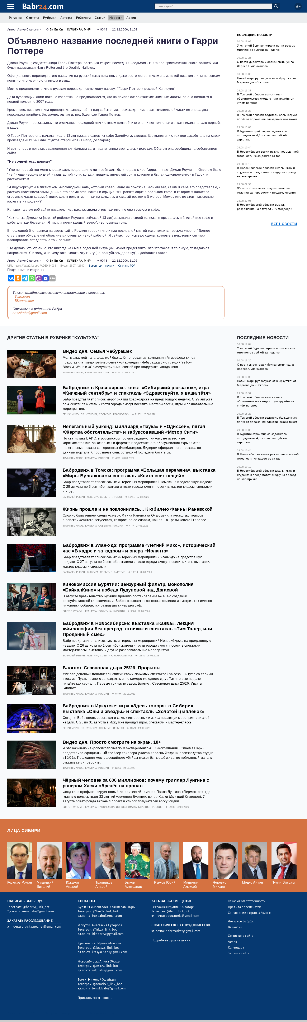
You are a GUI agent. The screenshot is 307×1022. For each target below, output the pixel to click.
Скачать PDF (127, 265)
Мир (87, 29)
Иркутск (118, 728)
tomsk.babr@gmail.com (109, 988)
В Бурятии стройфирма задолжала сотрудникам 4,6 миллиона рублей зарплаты (262, 135)
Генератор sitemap (102, 1013)
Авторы (66, 18)
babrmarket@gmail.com (183, 931)
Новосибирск (123, 655)
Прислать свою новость (95, 997)
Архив (131, 18)
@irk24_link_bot (105, 929)
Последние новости (254, 35)
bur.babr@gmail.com (107, 915)
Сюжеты (32, 18)
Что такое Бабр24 (241, 921)
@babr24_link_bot (36, 907)
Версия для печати (101, 265)
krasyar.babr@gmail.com (109, 952)
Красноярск (121, 414)
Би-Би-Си (56, 29)
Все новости (284, 224)
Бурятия (119, 572)
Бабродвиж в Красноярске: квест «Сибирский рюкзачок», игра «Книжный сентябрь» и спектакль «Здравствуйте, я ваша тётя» (137, 390)
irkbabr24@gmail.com (107, 934)
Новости (115, 18)
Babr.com (43, 6)
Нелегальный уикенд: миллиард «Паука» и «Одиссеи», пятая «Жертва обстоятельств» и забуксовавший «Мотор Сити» (134, 429)
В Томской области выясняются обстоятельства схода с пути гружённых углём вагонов (265, 98)
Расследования (109, 807)
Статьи (100, 18)
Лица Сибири (24, 830)
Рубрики (49, 18)
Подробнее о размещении (170, 940)
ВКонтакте (24, 301)
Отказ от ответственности (247, 901)
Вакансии (235, 927)
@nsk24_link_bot (105, 966)
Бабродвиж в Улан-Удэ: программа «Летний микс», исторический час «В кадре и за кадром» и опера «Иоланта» (139, 548)
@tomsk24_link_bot (107, 984)
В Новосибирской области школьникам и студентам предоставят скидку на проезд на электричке (266, 172)
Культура (74, 29)
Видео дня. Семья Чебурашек (97, 351)
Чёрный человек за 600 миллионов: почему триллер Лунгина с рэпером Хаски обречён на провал (136, 783)
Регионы (15, 18)
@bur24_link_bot (105, 911)
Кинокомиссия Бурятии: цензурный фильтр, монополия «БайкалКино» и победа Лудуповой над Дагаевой (128, 587)
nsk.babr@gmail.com (107, 970)
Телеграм (22, 296)
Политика (105, 611)
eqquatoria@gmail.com (182, 915)
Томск (118, 497)
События (105, 414)
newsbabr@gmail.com (30, 313)
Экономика (129, 807)
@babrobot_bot (178, 911)
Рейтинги (83, 18)
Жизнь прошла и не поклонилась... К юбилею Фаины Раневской (138, 509)
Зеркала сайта (238, 953)
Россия (103, 372)
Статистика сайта (240, 935)
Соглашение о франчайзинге (249, 912)
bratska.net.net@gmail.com (41, 926)
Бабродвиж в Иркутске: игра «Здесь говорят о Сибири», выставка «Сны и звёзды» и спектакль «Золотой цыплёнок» (133, 708)
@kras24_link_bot (106, 947)
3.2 (33, 1013)
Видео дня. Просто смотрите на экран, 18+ (112, 742)
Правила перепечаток (244, 907)
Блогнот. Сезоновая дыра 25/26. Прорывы (112, 667)
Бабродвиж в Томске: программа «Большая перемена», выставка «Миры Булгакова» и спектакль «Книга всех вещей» (139, 472)
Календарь (236, 947)
